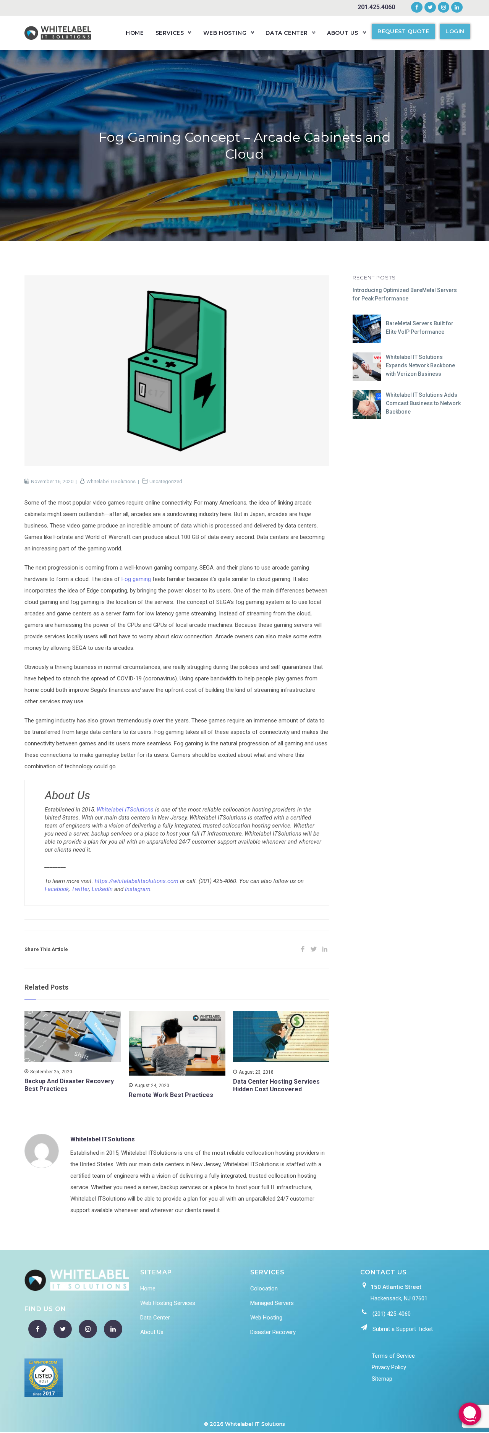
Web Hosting (266, 1317)
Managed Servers (272, 1303)
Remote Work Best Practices (171, 1095)
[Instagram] (443, 7)
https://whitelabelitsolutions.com (136, 881)
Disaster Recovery (273, 1332)
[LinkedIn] (455, 7)
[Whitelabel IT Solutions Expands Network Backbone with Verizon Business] (367, 366)
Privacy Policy (389, 1367)
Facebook (57, 889)
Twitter (80, 889)
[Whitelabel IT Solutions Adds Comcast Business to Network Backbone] (367, 404)
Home (147, 1288)
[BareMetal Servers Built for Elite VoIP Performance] (367, 329)
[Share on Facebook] (302, 949)
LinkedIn (102, 889)
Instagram (138, 889)
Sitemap (382, 1378)
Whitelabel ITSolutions (111, 481)
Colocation (264, 1288)
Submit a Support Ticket (402, 1329)
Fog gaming (136, 579)
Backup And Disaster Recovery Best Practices (69, 1085)
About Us (152, 1332)
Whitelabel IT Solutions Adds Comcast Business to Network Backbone (423, 403)
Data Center (155, 1317)
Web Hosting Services (167, 1303)
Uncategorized (165, 481)
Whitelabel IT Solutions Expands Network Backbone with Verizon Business (420, 365)
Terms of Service (393, 1355)
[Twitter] (430, 7)
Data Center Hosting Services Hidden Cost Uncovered (276, 1085)
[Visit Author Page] (41, 1150)
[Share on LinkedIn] (324, 949)
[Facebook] (417, 7)
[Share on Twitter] (313, 949)
